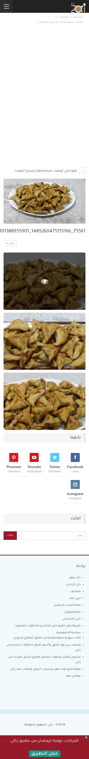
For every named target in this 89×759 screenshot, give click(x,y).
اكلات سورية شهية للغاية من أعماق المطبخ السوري (47, 638)
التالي (11, 243)
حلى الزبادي (73, 584)
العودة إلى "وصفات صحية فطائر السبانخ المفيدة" (46, 171)
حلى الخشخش (71, 619)
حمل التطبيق (44, 754)
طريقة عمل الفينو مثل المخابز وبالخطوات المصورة (48, 626)
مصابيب (75, 591)
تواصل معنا (73, 676)
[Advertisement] (44, 68)
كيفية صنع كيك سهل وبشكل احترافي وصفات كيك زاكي (45, 669)
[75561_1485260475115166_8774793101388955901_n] (44, 341)
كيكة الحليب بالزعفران (67, 605)
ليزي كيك (75, 598)
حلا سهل (75, 577)
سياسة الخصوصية (68, 632)
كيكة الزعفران (72, 612)
